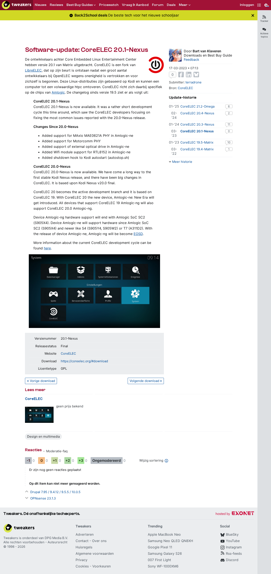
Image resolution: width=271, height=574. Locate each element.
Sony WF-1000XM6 (163, 566)
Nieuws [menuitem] (40, 5)
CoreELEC (68, 353)
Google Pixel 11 (160, 547)
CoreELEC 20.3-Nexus (197, 124)
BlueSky (232, 534)
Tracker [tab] (264, 20)
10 (228, 142)
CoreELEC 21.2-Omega (197, 106)
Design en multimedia (43, 436)
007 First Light (159, 560)
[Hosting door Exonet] (235, 514)
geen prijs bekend (69, 406)
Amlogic (58, 92)
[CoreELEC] (39, 415)
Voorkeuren (101, 566)
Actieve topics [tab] (264, 35)
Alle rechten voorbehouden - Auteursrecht (35, 542)
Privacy (81, 560)
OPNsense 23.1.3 (43, 498)
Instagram (234, 547)
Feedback (191, 59)
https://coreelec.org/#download (84, 361)
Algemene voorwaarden (95, 553)
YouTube (233, 541)
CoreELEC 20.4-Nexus (197, 113)
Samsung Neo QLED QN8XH (170, 541)
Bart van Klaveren (207, 51)
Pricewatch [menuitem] (109, 5)
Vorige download (42, 381)
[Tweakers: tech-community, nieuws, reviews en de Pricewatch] (16, 5)
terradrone (193, 82)
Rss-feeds (234, 553)
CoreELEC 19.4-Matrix (197, 149)
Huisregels (84, 547)
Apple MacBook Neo (164, 534)
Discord (232, 560)
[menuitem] (247, 5)
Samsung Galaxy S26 (165, 553)
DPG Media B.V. (56, 538)
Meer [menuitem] (183, 5)
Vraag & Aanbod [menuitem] (135, 5)
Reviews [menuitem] (56, 5)
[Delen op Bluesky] (196, 74)
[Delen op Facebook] (181, 74)
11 (229, 124)
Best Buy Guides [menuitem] (79, 5)
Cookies (82, 566)
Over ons (99, 541)
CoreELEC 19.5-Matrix (196, 142)
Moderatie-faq (57, 451)
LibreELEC (33, 70)
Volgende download (144, 381)
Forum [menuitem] (157, 5)
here (47, 248)
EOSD (138, 234)
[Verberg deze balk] (252, 15)
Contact (82, 541)
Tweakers (10, 538)
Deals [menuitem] (171, 5)
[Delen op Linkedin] (188, 74)
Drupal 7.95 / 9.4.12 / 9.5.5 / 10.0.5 (55, 492)
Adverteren (85, 534)
